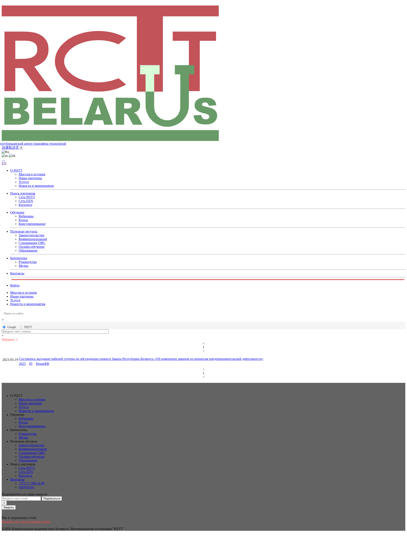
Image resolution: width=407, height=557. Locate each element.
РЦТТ (28, 327)
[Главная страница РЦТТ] (203, 74)
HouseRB (42, 363)
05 (30, 363)
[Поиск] (3, 159)
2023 (22, 363)
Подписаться (51, 498)
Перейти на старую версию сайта (26, 521)
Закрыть (8, 507)
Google (11, 327)
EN (4, 163)
